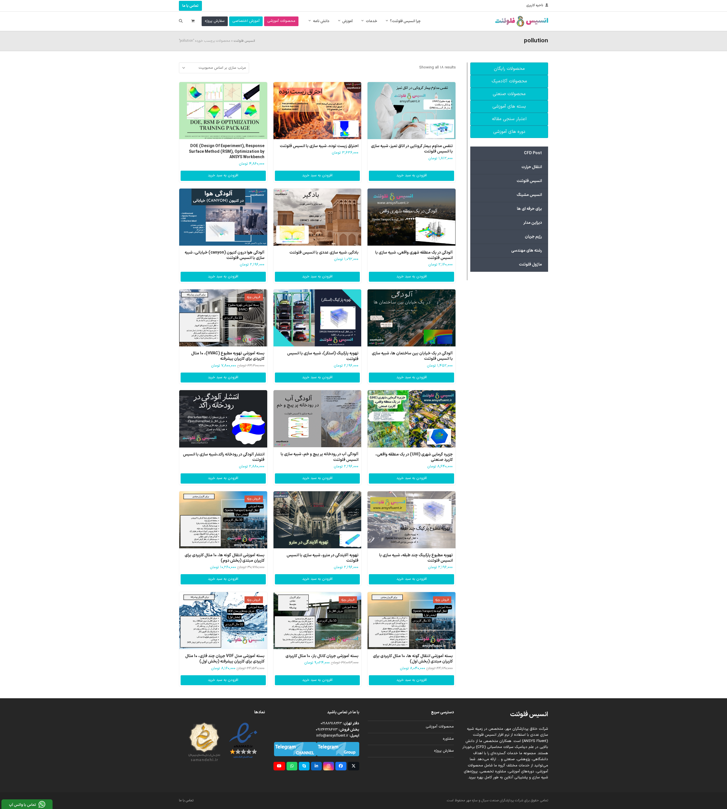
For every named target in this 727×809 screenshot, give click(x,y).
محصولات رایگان (509, 68)
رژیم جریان (533, 237)
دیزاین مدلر (532, 223)
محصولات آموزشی (440, 726)
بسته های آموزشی (509, 106)
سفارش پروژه (444, 751)
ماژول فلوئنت (530, 264)
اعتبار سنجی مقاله (509, 119)
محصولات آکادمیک (509, 81)
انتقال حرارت (531, 167)
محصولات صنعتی (509, 94)
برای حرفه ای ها (529, 209)
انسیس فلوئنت (244, 40)
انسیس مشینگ (529, 195)
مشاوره (448, 739)
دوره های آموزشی (509, 131)
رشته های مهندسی (526, 251)
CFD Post (533, 153)
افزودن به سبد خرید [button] (411, 175)
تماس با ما (190, 6)
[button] (193, 21)
